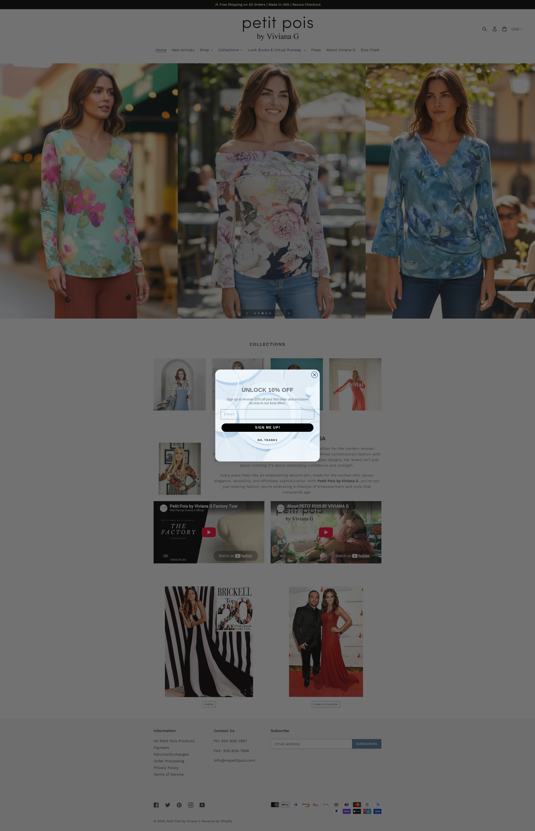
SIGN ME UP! (267, 427)
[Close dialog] (314, 375)
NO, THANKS (268, 440)
